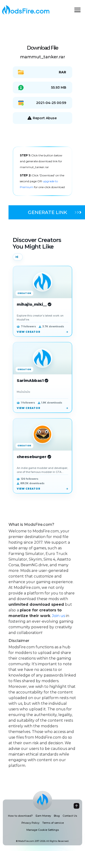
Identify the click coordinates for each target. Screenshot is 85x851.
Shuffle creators (18, 257)
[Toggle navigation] (77, 10)
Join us (58, 616)
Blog (57, 815)
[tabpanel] (42, 171)
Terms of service (53, 822)
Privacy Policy (30, 822)
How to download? (20, 815)
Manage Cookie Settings (42, 829)
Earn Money (43, 815)
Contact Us (70, 815)
